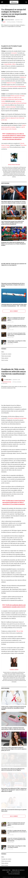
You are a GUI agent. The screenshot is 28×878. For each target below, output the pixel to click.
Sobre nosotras (4, 360)
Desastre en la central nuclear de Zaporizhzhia (13, 86)
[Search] (26, 2)
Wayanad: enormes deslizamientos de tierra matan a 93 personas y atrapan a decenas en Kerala (13, 285)
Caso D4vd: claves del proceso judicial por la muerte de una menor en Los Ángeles (12, 769)
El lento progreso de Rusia (17, 95)
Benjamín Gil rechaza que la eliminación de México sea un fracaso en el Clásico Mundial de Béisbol (13, 244)
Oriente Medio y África (10, 64)
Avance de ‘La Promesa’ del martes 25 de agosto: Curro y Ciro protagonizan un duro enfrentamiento (16, 334)
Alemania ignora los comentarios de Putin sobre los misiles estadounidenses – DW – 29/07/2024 (14, 305)
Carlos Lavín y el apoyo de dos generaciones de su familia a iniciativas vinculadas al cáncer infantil (13, 708)
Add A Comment (14, 311)
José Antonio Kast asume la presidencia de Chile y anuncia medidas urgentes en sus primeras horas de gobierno (12, 223)
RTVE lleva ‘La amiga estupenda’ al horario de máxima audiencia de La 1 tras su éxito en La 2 (17, 327)
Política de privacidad (6, 356)
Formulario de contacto (6, 354)
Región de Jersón (11, 82)
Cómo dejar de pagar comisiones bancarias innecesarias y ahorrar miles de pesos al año (13, 728)
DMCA (2, 351)
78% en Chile (19, 631)
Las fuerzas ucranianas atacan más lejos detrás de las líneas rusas (13, 103)
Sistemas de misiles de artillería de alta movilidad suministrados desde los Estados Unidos (12, 99)
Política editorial (4, 358)
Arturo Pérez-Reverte (9, 19)
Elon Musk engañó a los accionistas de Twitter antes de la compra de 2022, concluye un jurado (13, 202)
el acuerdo (14, 53)
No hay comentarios (12, 21)
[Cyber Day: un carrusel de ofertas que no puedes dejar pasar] (14, 801)
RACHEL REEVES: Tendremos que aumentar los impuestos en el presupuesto (13, 264)
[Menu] (2, 2)
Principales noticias (7, 381)
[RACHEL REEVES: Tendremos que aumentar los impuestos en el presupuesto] (14, 255)
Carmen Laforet (8, 379)
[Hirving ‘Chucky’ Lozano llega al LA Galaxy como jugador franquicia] (3, 342)
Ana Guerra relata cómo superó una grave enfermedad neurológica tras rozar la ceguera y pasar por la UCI (14, 749)
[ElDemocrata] (14, 2)
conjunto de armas (10, 107)
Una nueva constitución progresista (17, 418)
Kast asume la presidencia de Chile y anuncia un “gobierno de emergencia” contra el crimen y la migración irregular (13, 790)
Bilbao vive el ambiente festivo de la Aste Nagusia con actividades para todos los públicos (16, 319)
